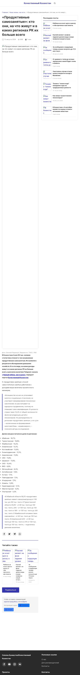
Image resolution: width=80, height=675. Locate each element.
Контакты (45, 666)
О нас (44, 659)
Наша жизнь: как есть (17, 12)
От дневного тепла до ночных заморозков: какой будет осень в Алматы (64, 61)
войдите (24, 601)
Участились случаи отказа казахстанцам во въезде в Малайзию (62, 73)
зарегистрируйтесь (11, 601)
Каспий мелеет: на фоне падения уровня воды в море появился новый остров (63, 37)
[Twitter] (9, 534)
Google (10, 609)
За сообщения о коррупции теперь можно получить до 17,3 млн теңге (64, 49)
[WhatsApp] (20, 534)
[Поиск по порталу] (54, 3)
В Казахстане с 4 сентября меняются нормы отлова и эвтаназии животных (62, 109)
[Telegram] (14, 534)
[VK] (20, 664)
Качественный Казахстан (37, 3)
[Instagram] (14, 664)
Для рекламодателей (50, 663)
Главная (5, 12)
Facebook (25, 605)
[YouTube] (9, 664)
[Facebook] (4, 534)
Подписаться (10, 590)
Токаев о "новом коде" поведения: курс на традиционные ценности (62, 85)
